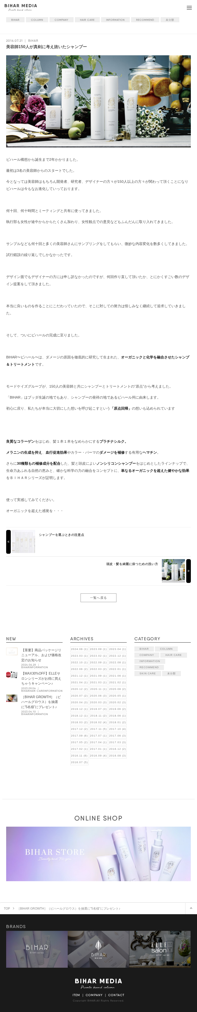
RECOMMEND (145, 19)
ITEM (76, 995)
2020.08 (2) (117, 689)
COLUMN (37, 19)
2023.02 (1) (98, 655)
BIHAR (15, 19)
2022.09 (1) (98, 662)
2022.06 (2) (79, 669)
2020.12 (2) (79, 689)
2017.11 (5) (98, 729)
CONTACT (116, 995)
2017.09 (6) (79, 735)
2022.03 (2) (98, 669)
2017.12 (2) (79, 729)
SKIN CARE (148, 673)
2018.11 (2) (98, 715)
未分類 (170, 19)
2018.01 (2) (117, 722)
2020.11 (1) (98, 689)
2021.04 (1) (79, 682)
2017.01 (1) (98, 749)
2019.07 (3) (98, 709)
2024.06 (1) (79, 649)
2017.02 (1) (79, 749)
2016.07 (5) (79, 762)
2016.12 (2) (117, 749)
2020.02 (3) (117, 702)
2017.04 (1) (98, 742)
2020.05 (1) (117, 695)
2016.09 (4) (98, 755)
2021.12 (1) (79, 675)
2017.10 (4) (117, 729)
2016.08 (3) (117, 755)
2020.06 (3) (98, 695)
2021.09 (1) (98, 675)
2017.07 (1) (98, 735)
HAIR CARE (87, 19)
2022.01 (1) (117, 669)
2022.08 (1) (117, 662)
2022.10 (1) (79, 662)
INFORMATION (115, 19)
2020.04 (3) (79, 702)
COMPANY (61, 19)
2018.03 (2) (79, 722)
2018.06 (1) (117, 715)
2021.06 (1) (117, 675)
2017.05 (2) (79, 742)
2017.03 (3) (117, 742)
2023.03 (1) (79, 655)
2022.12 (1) (117, 655)
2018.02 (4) (98, 722)
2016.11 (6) (79, 755)
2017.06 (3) (117, 735)
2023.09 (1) (98, 649)
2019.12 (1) (79, 709)
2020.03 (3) (98, 702)
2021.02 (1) (117, 682)
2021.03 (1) (98, 682)
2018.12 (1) (79, 715)
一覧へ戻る (98, 598)
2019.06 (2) (117, 709)
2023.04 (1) (117, 649)
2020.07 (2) (79, 695)
